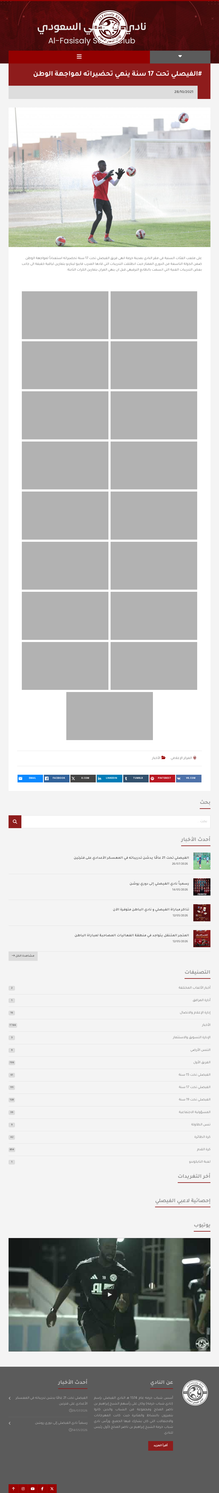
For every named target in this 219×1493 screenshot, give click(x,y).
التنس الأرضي (200, 1050)
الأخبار (156, 758)
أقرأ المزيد (161, 1445)
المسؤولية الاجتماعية (194, 1112)
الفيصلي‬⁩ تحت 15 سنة (194, 1075)
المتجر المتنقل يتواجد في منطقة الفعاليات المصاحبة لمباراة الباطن (132, 936)
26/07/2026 (180, 864)
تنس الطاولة (200, 1125)
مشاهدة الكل (24, 956)
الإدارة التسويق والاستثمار (191, 1038)
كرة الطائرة (202, 1137)
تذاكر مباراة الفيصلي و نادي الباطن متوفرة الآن (151, 910)
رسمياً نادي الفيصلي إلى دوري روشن (159, 884)
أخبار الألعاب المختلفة (194, 988)
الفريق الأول (201, 1063)
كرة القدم (203, 1149)
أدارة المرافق (201, 1000)
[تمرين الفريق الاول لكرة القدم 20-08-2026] (109, 1295)
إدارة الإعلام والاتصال (195, 1013)
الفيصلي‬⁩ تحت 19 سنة (194, 1100)
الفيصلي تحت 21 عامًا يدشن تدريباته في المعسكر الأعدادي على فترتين (131, 858)
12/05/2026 (180, 915)
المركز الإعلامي (181, 758)
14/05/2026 (180, 890)
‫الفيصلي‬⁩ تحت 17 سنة (194, 1087)
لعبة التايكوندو (199, 1162)
